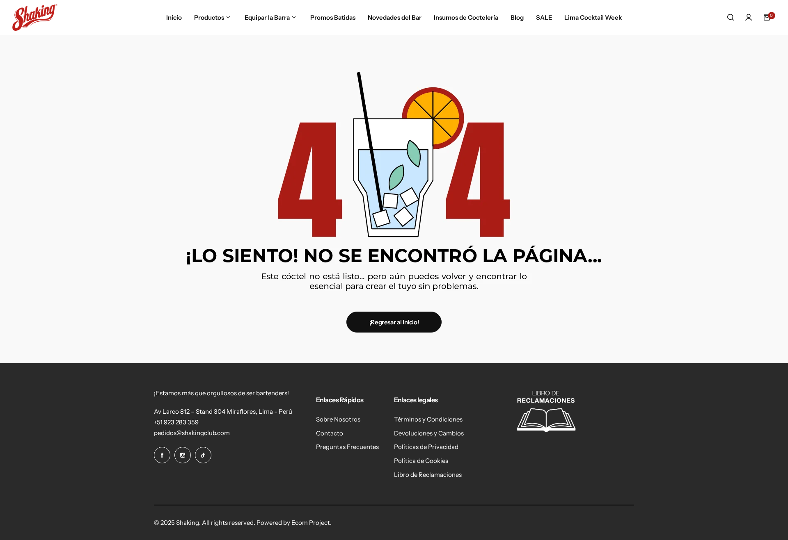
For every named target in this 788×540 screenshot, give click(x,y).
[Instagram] (182, 455)
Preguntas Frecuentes (347, 447)
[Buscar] (731, 17)
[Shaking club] (34, 17)
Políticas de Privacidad (426, 447)
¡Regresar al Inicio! (394, 322)
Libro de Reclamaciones (428, 474)
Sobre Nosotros (338, 419)
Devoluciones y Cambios (429, 433)
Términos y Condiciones (428, 419)
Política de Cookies (421, 461)
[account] (749, 17)
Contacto (329, 433)
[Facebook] (162, 455)
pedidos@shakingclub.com (192, 433)
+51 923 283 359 (176, 422)
